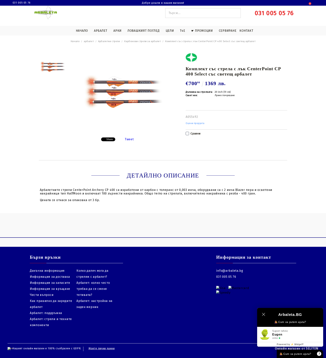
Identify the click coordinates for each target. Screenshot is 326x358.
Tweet (129, 139)
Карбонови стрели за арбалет (142, 41)
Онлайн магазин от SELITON (296, 348)
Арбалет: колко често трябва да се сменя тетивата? (93, 289)
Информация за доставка (50, 277)
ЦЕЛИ (170, 30)
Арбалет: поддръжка (46, 313)
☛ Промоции (202, 30)
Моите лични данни (101, 348)
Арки (117, 30)
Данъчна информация (47, 270)
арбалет (89, 41)
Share (109, 139)
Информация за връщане (50, 289)
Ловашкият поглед (144, 30)
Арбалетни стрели (109, 41)
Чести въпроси (41, 295)
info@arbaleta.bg (229, 270)
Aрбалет (100, 30)
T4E (182, 30)
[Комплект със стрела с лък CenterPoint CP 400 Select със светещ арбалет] (52, 67)
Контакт (246, 30)
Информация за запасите (50, 283)
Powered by (290, 344)
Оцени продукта (195, 123)
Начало (82, 30)
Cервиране (227, 30)
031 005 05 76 (22, 3)
